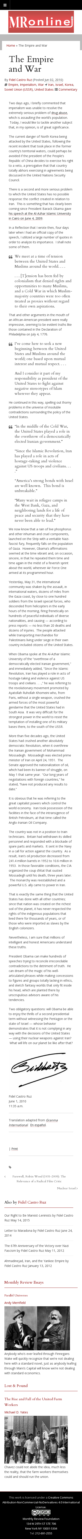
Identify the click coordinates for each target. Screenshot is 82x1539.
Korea (69, 84)
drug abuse (59, 113)
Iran (51, 84)
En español (38, 1125)
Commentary (68, 89)
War (41, 84)
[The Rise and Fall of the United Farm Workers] (36, 1440)
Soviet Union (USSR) (18, 89)
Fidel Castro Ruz (20, 80)
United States (44, 89)
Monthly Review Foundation (41, 1519)
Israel (59, 84)
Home (10, 45)
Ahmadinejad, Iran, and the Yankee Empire (34, 1261)
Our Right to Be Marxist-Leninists (27, 1215)
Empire (13, 84)
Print (14, 1149)
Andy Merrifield (15, 1303)
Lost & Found (16, 1386)
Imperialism (28, 84)
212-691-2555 (43, 1533)
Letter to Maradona (18, 1230)
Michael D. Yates (16, 1412)
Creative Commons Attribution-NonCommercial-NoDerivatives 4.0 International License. (41, 1502)
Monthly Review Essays (24, 1282)
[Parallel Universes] (37, 1328)
